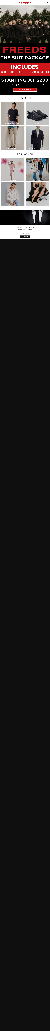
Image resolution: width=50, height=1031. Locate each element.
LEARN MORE (25, 236)
